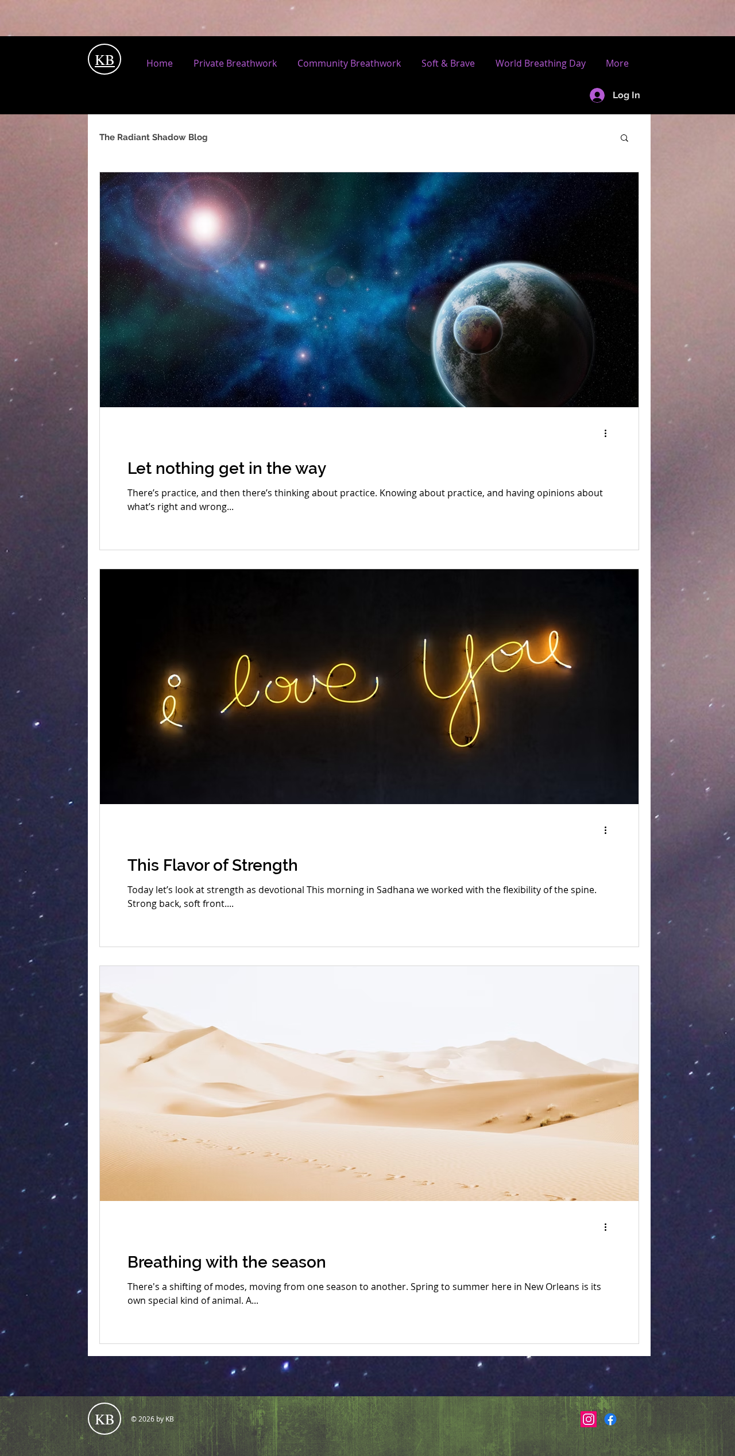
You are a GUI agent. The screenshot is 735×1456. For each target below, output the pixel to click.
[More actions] (609, 433)
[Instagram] (589, 1419)
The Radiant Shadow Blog (153, 137)
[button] (624, 139)
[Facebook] (610, 1419)
